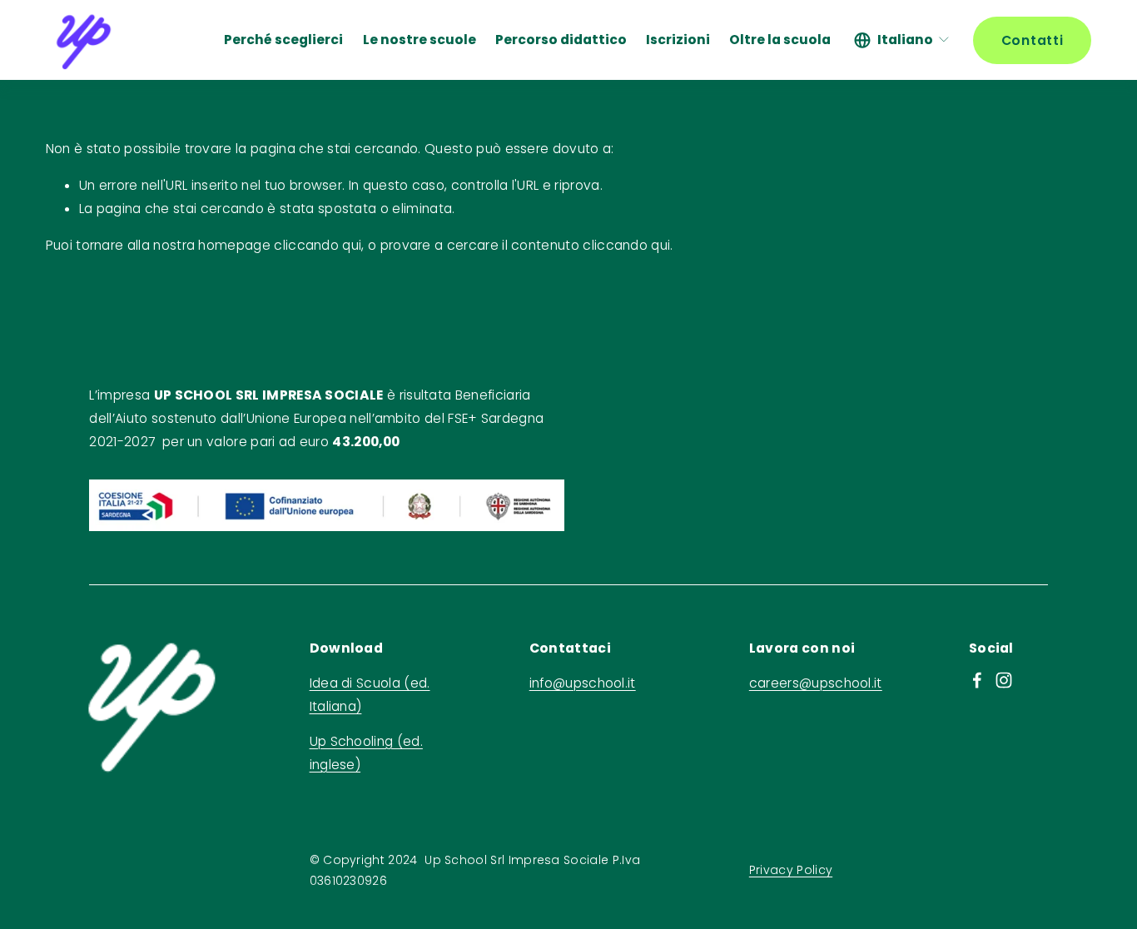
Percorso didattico (561, 39)
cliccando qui (317, 245)
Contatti (1032, 40)
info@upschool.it (582, 683)
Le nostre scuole (419, 39)
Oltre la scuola (780, 39)
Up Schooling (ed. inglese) (366, 753)
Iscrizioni (678, 39)
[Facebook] (977, 680)
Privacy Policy (790, 870)
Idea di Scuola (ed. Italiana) (370, 694)
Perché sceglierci (283, 39)
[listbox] (902, 40)
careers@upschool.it (815, 683)
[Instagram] (1003, 680)
